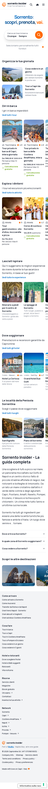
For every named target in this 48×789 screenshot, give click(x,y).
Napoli (4, 722)
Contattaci (6, 696)
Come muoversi (8, 603)
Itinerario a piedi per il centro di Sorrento (10, 307)
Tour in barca (7, 629)
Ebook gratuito (8, 689)
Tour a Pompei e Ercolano (13, 640)
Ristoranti (6, 666)
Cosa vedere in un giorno (12, 644)
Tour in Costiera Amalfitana (13, 637)
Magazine (6, 685)
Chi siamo (6, 693)
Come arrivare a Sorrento (12, 599)
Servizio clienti (8, 682)
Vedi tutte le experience (14, 277)
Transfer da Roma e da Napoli (14, 607)
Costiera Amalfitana (10, 719)
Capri (4, 715)
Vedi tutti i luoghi (10, 413)
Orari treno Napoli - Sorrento (14, 610)
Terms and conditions (11, 758)
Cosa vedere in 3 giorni (11, 647)
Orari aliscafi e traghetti (12, 614)
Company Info (8, 755)
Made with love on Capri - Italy (14, 769)
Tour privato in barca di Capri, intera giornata (9, 151)
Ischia (4, 726)
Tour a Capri (7, 633)
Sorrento (6, 712)
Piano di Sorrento (33, 440)
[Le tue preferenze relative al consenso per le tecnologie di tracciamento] (43, 784)
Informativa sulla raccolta (32, 785)
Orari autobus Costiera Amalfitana (16, 617)
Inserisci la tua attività (11, 700)
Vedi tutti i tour (9, 115)
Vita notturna (7, 670)
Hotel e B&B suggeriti (11, 663)
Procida (5, 730)
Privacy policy (28, 758)
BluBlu (11, 747)
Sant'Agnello (8, 440)
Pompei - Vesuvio (9, 733)
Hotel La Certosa (10, 378)
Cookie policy (7, 762)
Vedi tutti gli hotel (10, 348)
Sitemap (19, 755)
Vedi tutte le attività (12, 192)
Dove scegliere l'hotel (11, 659)
